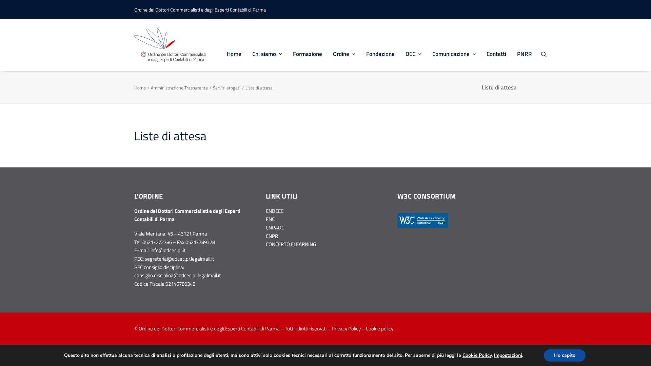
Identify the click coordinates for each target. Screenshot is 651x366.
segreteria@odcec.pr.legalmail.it (179, 259)
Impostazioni (508, 355)
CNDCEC (274, 211)
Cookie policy (379, 328)
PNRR (524, 53)
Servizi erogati (226, 87)
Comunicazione (451, 53)
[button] (547, 54)
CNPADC (275, 227)
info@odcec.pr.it (168, 250)
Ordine (341, 53)
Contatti (496, 53)
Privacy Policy (346, 328)
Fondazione (380, 53)
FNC (270, 219)
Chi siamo (264, 53)
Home (234, 53)
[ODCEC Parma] (169, 45)
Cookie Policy (477, 355)
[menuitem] (234, 45)
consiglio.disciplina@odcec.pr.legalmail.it (177, 275)
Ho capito (564, 355)
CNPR (272, 236)
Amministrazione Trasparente (179, 87)
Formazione (307, 53)
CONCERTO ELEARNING (291, 244)
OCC (410, 53)
